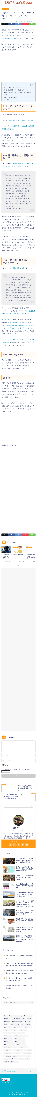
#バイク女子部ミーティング (21, 1035)
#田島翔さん (28, 1050)
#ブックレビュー (9, 1038)
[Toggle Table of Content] (31, 84)
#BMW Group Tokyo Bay (16, 1015)
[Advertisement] (18, 470)
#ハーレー (7, 1030)
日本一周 (7, 1061)
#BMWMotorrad (8, 1018)
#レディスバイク (9, 1041)
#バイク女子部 (8, 1035)
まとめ (6, 99)
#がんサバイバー (15, 1024)
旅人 (29, 1059)
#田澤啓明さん (8, 1053)
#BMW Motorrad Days (20, 1018)
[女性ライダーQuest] (18, 3)
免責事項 (25, 1092)
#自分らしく (18, 1053)
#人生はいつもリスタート (10, 1047)
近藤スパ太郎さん (14, 322)
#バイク (15, 1030)
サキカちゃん (6, 319)
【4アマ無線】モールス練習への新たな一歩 (19, 957)
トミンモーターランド (25, 1056)
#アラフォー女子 (26, 1024)
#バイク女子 (21, 1033)
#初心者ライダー (23, 1047)
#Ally (6, 1015)
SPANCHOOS (18, 268)
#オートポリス (8, 1027)
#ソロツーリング (18, 1027)
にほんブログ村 (7, 1082)
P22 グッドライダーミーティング (16, 87)
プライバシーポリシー (14, 1092)
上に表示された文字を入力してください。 (16, 769)
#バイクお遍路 (23, 1030)
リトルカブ (15, 1059)
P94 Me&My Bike (10, 97)
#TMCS (6, 1024)
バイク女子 (7, 1059)
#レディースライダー (10, 1044)
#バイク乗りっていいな (10, 1033)
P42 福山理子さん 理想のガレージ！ (17, 90)
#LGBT (28, 1021)
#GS (30, 1018)
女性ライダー (5, 9)
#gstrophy (7, 1021)
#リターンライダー (20, 1038)
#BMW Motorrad (29, 1015)
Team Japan (8, 1056)
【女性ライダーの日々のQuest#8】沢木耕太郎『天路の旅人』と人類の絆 (19, 972)
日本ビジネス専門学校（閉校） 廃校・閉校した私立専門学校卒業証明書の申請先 (19, 965)
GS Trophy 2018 (28, 1053)
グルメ (15, 1056)
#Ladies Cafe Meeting (18, 1021)
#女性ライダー (8, 1050)
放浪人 (23, 1059)
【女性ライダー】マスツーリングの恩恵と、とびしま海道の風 (19, 979)
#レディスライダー (20, 1041)
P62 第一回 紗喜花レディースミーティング (18, 94)
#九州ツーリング (21, 1044)
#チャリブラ (28, 1027)
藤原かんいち (15, 1061)
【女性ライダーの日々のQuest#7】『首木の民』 (19, 987)
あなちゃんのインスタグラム (15, 38)
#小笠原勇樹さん (18, 1050)
